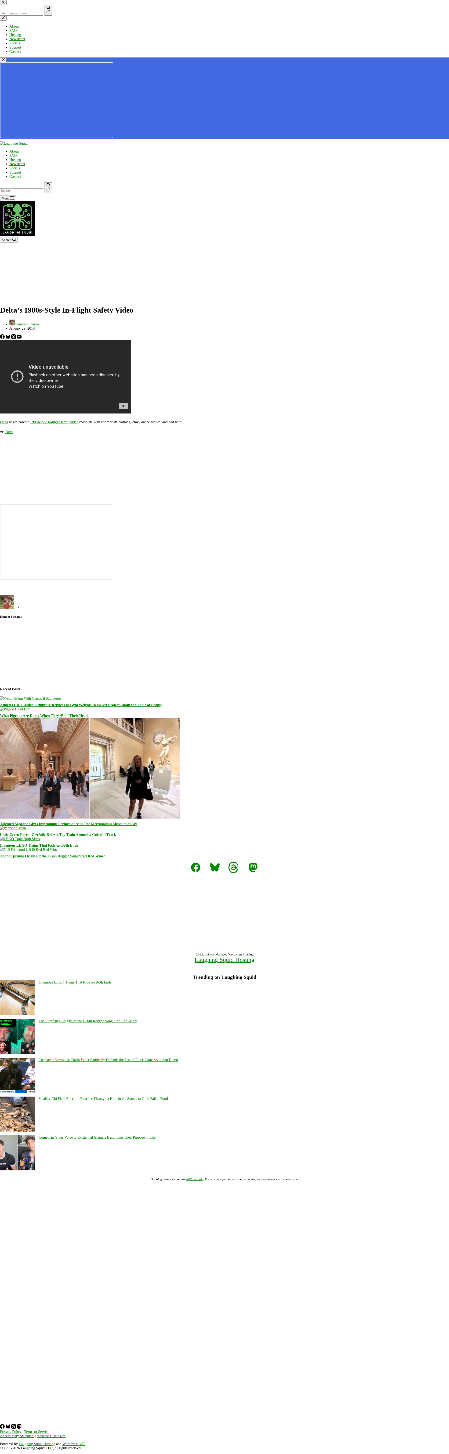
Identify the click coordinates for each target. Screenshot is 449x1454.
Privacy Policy (11, 1432)
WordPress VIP (73, 1444)
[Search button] (48, 187)
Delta (4, 422)
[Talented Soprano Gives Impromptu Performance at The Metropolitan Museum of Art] (90, 817)
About (14, 151)
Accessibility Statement (17, 1436)
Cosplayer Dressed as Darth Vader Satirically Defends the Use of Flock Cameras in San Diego (108, 1060)
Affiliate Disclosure (51, 1436)
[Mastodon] (19, 1427)
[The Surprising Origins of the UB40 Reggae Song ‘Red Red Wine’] (29, 850)
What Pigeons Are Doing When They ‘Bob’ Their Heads (44, 716)
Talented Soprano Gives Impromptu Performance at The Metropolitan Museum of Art (68, 824)
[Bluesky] (8, 338)
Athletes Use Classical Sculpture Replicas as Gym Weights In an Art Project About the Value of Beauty (81, 705)
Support (15, 172)
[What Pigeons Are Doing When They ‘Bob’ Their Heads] (15, 709)
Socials (14, 168)
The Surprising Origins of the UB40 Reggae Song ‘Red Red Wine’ (52, 856)
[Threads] (14, 338)
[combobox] (21, 190)
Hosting (15, 160)
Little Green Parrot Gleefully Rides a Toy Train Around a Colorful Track (58, 835)
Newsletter (17, 164)
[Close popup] (3, 59)
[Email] (19, 338)
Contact (15, 176)
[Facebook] (3, 338)
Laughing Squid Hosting (224, 959)
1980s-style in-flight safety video (54, 422)
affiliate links (194, 1179)
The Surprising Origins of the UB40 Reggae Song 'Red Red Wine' (88, 1021)
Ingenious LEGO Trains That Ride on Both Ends (39, 845)
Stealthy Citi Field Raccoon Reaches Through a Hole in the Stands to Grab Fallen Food (103, 1099)
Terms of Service (36, 1432)
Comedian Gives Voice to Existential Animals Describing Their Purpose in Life (97, 1137)
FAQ (13, 155)
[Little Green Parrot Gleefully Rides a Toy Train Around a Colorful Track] (13, 828)
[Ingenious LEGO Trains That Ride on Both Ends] (20, 839)
